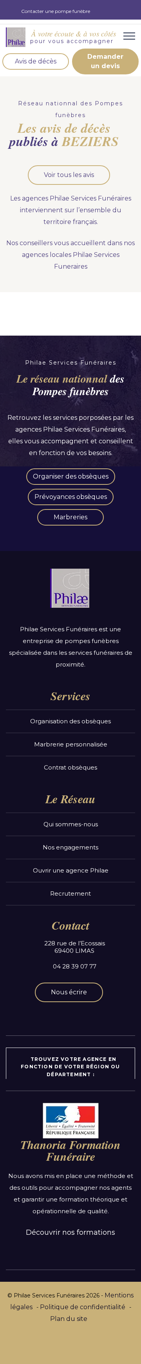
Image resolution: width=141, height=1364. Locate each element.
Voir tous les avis (69, 175)
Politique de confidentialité (82, 1307)
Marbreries (70, 517)
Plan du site (68, 1318)
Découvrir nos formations (70, 1232)
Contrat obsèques (70, 767)
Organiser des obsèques (70, 476)
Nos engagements (70, 847)
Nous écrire (69, 992)
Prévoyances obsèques (70, 496)
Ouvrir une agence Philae (70, 870)
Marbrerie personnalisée (70, 744)
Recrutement (70, 893)
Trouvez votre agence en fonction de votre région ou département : (70, 1066)
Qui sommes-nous (70, 824)
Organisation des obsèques (70, 721)
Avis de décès (35, 61)
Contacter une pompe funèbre (55, 11)
